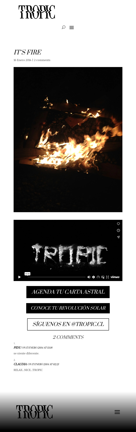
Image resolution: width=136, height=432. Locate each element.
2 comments (42, 60)
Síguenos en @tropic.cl (68, 324)
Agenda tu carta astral (68, 292)
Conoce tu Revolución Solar (68, 308)
